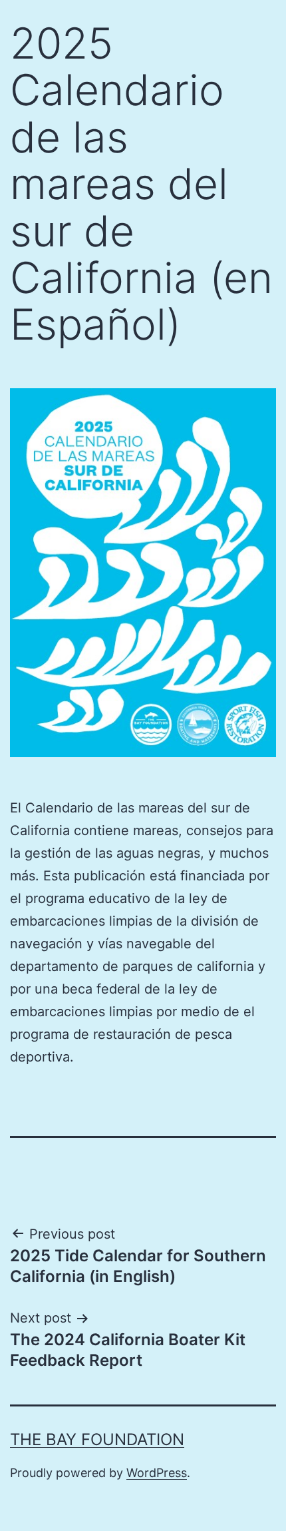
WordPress (156, 1473)
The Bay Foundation (97, 1439)
